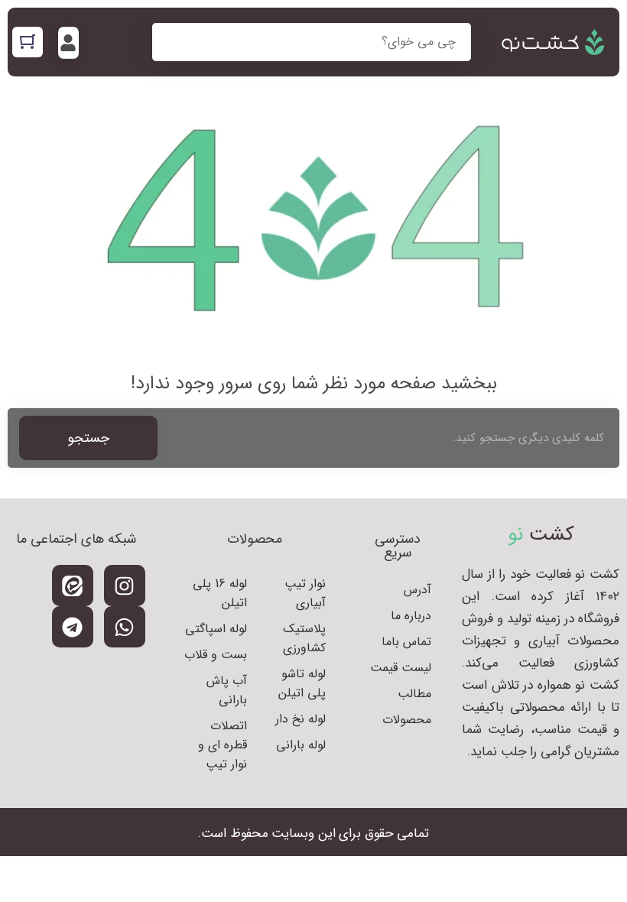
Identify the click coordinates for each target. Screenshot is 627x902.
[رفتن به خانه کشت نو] (553, 42)
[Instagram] (124, 585)
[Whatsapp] (124, 626)
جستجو (88, 438)
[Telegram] (72, 626)
